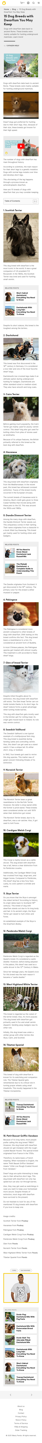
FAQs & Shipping (21, 1427)
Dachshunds (25, 1270)
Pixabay (25, 1221)
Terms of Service (21, 1423)
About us (21, 1406)
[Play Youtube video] (21, 146)
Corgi (14, 1270)
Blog (14, 9)
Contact (21, 1413)
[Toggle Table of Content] (33, 201)
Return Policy (21, 1420)
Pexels (15, 1243)
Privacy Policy (21, 1416)
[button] (22, 3)
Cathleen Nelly (12, 45)
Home (6, 9)
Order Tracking (21, 1430)
